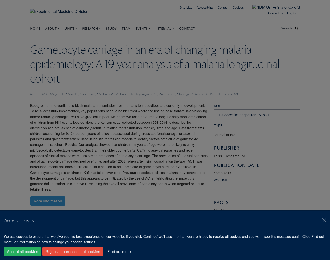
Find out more (119, 251)
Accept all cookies (22, 251)
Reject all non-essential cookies (72, 251)
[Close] (324, 220)
